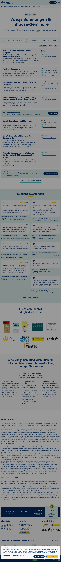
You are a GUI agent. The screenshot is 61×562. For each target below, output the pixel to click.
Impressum (7, 555)
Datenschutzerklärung (18, 555)
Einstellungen (40, 556)
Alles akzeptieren (52, 556)
